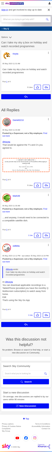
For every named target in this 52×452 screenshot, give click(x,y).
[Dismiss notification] (49, 10)
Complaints (6, 429)
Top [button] (27, 419)
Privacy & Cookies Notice (11, 426)
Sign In (49, 4)
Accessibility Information (41, 426)
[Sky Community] (15, 3)
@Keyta (6, 142)
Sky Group (6, 431)
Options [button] (4, 37)
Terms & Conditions (42, 424)
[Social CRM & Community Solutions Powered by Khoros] (44, 446)
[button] (48, 53)
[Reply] (46, 87)
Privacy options (8, 424)
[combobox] (23, 19)
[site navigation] (2, 3)
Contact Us (46, 429)
